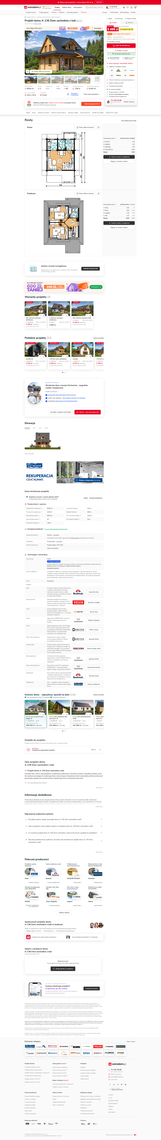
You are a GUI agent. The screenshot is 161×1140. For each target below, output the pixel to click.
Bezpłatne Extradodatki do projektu (90, 1099)
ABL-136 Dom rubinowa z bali (82, 318)
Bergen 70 (34, 717)
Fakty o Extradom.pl (58, 1105)
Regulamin (83, 1108)
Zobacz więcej (93, 630)
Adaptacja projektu (30, 1105)
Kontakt (133, 12)
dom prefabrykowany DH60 (81, 717)
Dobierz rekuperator (94, 684)
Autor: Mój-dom (29, 454)
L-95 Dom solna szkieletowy (57, 359)
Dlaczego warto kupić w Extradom (90, 1096)
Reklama (110, 1106)
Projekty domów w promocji (61, 1096)
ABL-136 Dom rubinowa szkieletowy (33, 319)
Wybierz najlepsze (94, 620)
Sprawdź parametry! (93, 667)
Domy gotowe (78, 7)
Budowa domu (66, 7)
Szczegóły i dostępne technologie (60, 412)
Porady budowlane (30, 1108)
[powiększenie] (99, 127)
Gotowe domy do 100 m (60, 1076)
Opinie (54, 1099)
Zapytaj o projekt (122, 50)
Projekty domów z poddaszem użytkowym (37, 1073)
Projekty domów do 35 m (32, 1079)
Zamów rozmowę (129, 102)
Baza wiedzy (28, 1111)
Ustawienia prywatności (87, 1114)
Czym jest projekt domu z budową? (63, 1084)
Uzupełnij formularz (91, 988)
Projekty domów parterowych (33, 1070)
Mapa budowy (84, 1079)
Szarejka (75, 359)
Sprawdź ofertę (94, 592)
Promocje (83, 12)
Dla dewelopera (124, 12)
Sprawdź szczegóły (94, 602)
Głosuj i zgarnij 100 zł (92, 104)
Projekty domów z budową (60, 1087)
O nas (110, 1098)
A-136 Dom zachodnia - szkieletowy (56, 319)
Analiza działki (114, 12)
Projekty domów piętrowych (33, 1076)
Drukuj (86, 498)
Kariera (110, 1109)
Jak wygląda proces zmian (128, 120)
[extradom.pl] (32, 7)
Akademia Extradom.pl (59, 1102)
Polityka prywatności (86, 1111)
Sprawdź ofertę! (94, 639)
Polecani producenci (30, 1114)
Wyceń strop (94, 612)
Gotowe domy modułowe (60, 1067)
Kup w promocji (123, 46)
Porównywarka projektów (88, 1070)
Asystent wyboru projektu (88, 1073)
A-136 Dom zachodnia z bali (43, 17)
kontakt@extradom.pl (117, 1077)
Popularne (61, 12)
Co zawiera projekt (30, 1102)
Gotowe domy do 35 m (60, 1070)
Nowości (54, 12)
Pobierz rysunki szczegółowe (120, 157)
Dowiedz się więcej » (53, 568)
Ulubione (83, 1067)
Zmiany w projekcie (30, 1099)
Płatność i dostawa (86, 1102)
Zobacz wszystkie (98, 338)
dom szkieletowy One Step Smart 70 (58, 717)
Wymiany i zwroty (85, 1105)
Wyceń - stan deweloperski (89, 412)
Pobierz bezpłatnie (90, 269)
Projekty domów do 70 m (32, 1082)
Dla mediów (111, 1112)
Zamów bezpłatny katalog (32, 1096)
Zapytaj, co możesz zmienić (119, 161)
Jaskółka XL (29, 359)
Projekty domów (31, 17)
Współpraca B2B (113, 1100)
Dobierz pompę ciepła (94, 648)
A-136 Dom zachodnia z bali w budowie (44, 924)
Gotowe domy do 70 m (60, 1073)
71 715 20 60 (113, 7)
